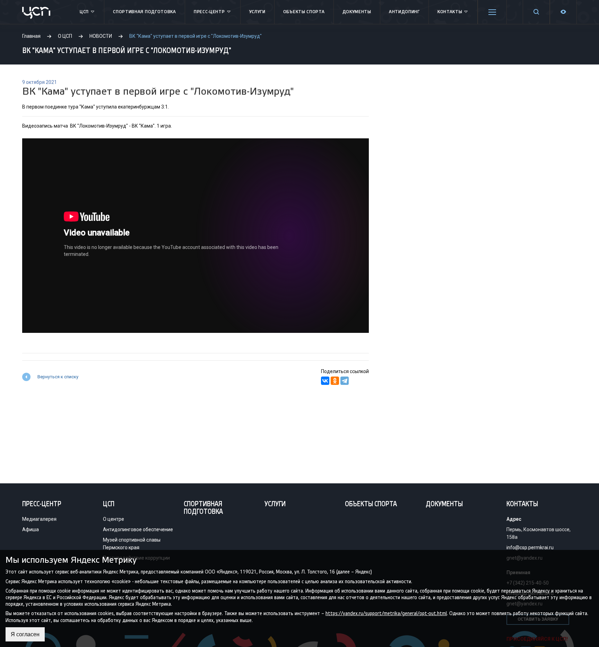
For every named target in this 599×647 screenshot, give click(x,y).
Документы (356, 12)
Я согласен (25, 634)
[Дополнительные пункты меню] (492, 12)
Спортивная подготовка (144, 12)
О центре (113, 519)
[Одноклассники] (335, 381)
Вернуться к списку (57, 376)
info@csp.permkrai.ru (530, 547)
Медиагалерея (39, 519)
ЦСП (84, 12)
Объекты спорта (304, 12)
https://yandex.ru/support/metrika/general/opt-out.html (386, 613)
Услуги (257, 12)
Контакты (449, 12)
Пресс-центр (209, 12)
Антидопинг (404, 12)
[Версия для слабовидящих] (563, 12)
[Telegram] (344, 381)
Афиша (30, 529)
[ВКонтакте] (325, 381)
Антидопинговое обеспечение (138, 529)
